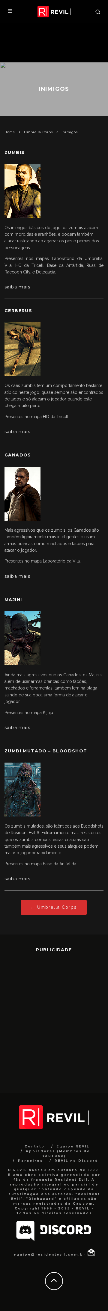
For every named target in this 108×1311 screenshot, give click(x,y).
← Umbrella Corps (54, 907)
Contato (35, 1146)
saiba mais (17, 287)
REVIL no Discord (76, 1161)
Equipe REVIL (72, 1146)
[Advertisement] (54, 1018)
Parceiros (30, 1161)
